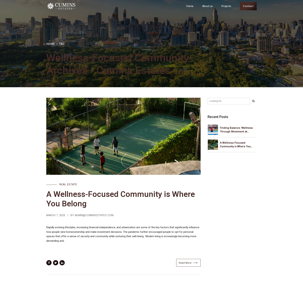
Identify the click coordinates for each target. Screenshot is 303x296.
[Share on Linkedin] (62, 262)
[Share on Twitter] (55, 262)
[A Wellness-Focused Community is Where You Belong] (123, 136)
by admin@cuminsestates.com (91, 215)
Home (189, 6)
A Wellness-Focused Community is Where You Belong (235, 144)
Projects (226, 6)
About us (207, 6)
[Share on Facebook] (49, 262)
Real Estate (68, 184)
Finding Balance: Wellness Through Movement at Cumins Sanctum (236, 129)
